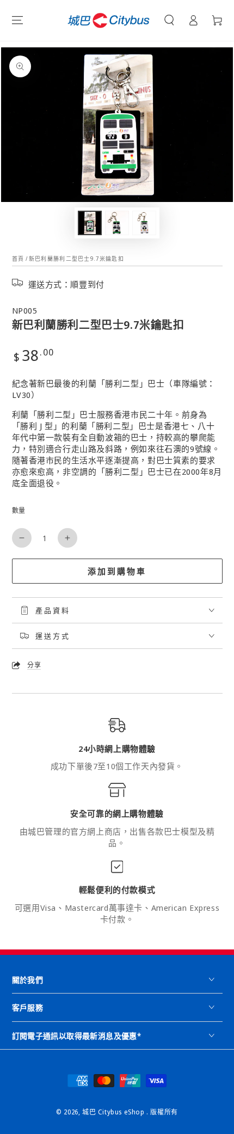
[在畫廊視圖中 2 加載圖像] (117, 223)
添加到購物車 (117, 571)
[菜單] (17, 20)
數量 (19, 510)
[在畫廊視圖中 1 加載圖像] (90, 223)
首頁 (18, 258)
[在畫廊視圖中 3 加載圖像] (144, 223)
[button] (169, 20)
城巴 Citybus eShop (114, 1112)
